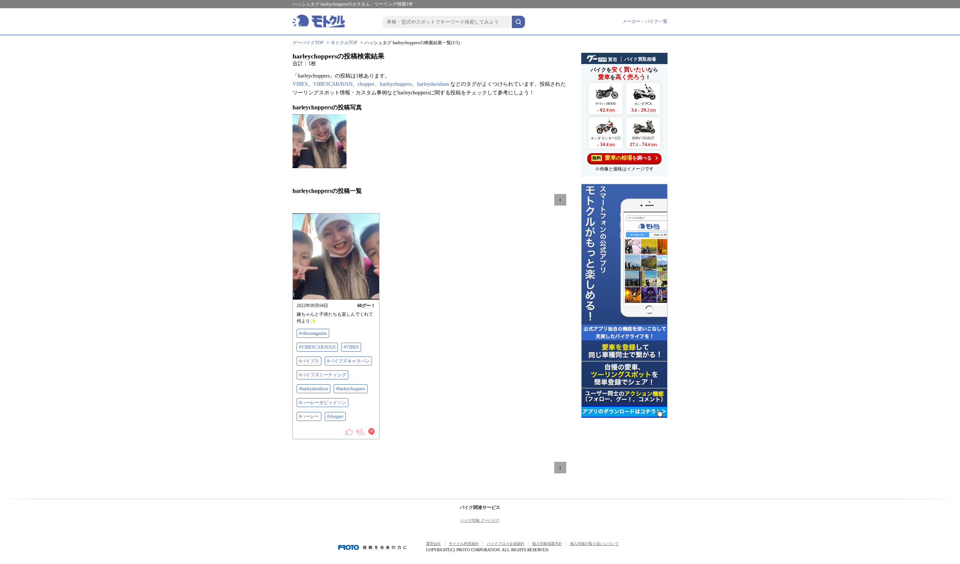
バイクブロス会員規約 (505, 544)
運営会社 (433, 544)
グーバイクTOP (308, 42)
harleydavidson (433, 84)
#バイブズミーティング (322, 374)
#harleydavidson (313, 388)
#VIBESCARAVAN (317, 347)
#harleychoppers (350, 388)
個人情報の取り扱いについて (594, 544)
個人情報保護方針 (547, 544)
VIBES (300, 84)
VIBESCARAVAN (332, 84)
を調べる (622, 158)
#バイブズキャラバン (348, 361)
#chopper (335, 416)
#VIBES (351, 347)
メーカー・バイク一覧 (645, 21)
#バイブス (309, 361)
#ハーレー (309, 416)
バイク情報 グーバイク (480, 520)
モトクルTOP (344, 42)
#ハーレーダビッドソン (322, 402)
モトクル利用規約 (464, 544)
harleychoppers (396, 84)
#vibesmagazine (313, 333)
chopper (366, 84)
